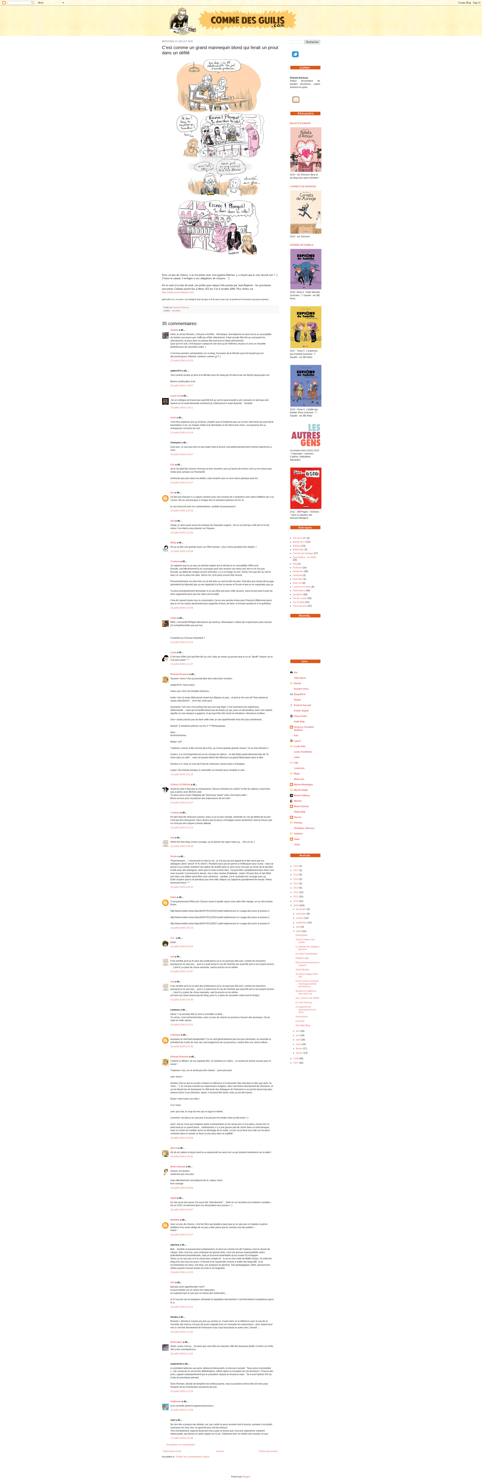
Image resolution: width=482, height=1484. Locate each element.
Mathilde (174, 1220)
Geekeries (298, 571)
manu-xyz (175, 395)
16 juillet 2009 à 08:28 (181, 1138)
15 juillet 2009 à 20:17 (181, 482)
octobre (300, 918)
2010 (296, 901)
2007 (296, 1063)
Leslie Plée (300, 746)
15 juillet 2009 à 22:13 (181, 827)
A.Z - (172, 938)
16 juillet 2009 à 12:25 (181, 1391)
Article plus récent (172, 1451)
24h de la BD (299, 538)
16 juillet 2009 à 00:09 (181, 846)
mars (299, 1044)
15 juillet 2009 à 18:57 (181, 385)
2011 (296, 896)
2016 (296, 874)
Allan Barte (300, 678)
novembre (301, 913)
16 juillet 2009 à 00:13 (181, 928)
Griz (172, 464)
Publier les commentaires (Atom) (192, 1456)
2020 (296, 866)
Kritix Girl (297, 583)
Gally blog (299, 721)
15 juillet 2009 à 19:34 (181, 432)
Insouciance (302, 1016)
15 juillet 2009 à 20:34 (181, 551)
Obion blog (299, 812)
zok (172, 837)
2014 (296, 883)
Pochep (298, 822)
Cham (173, 618)
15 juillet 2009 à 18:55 (181, 360)
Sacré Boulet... (303, 969)
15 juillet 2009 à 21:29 (181, 774)
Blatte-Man (298, 549)
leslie (173, 417)
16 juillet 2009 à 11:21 (181, 1307)
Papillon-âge (302, 958)
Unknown (175, 1035)
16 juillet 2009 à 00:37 (181, 971)
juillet (299, 931)
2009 (296, 905)
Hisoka (174, 856)
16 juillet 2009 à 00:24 (181, 946)
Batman (297, 545)
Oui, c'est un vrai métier (307, 998)
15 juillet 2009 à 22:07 (181, 802)
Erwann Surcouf (302, 705)
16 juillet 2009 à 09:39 (181, 1188)
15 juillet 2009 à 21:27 (181, 664)
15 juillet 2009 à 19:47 (181, 454)
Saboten (298, 833)
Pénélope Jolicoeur (304, 828)
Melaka (298, 801)
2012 (296, 892)
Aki (295, 672)
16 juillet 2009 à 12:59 (181, 1410)
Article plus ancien (268, 1451)
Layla (173, 652)
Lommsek (299, 768)
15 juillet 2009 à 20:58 (181, 608)
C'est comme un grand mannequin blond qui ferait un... (307, 984)
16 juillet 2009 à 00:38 (181, 999)
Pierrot (297, 817)
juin (298, 1031)
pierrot (174, 1148)
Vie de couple (300, 598)
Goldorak (297, 575)
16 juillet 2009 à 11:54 (181, 1353)
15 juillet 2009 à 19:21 (181, 407)
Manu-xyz (299, 779)
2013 (296, 887)
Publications (299, 590)
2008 (296, 1058)
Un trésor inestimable (306, 953)
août (298, 927)
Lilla (296, 762)
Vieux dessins (300, 606)
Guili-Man (298, 579)
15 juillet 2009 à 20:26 (181, 532)
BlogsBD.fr (300, 694)
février (299, 1048)
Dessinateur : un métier (305, 557)
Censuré (300, 1021)
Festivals (297, 567)
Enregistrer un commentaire (181, 1444)
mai (298, 1035)
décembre (301, 909)
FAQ (295, 564)
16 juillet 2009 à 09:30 (181, 1156)
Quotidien (176, 310)
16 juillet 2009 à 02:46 (181, 1046)
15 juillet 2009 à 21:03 (181, 642)
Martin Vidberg (302, 795)
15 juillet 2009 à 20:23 (181, 510)
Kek (296, 735)
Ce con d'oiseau (304, 1002)
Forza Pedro (300, 716)
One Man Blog (303, 1025)
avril (298, 1039)
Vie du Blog (299, 602)
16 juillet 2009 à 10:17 (181, 1234)
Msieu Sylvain (177, 1166)
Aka (172, 520)
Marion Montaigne (303, 784)
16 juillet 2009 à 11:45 (181, 1332)
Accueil (220, 1451)
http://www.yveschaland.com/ (178, 292)
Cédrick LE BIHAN (180, 784)
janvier (300, 1053)
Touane (174, 330)
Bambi (297, 683)
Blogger (246, 1476)
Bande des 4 (299, 542)
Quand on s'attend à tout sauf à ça (306, 992)
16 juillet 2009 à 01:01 (181, 1024)
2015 (296, 879)
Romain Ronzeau (181, 307)
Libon (297, 757)
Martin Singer (301, 790)
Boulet (297, 699)
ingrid (173, 1198)
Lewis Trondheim (303, 752)
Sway (297, 839)
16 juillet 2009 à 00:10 (181, 887)
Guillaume (175, 1401)
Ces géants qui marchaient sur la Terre (306, 1010)
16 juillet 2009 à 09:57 (181, 1209)
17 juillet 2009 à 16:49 (181, 1438)
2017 (296, 870)
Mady (173, 542)
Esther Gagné (301, 710)
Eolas (173, 897)
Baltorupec (176, 1342)
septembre (301, 922)
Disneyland (301, 935)
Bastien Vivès (301, 689)
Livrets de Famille (302, 586)
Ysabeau (175, 561)
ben (172, 492)
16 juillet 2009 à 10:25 (181, 1272)
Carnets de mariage (303, 553)
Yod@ (297, 844)
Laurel (297, 741)
